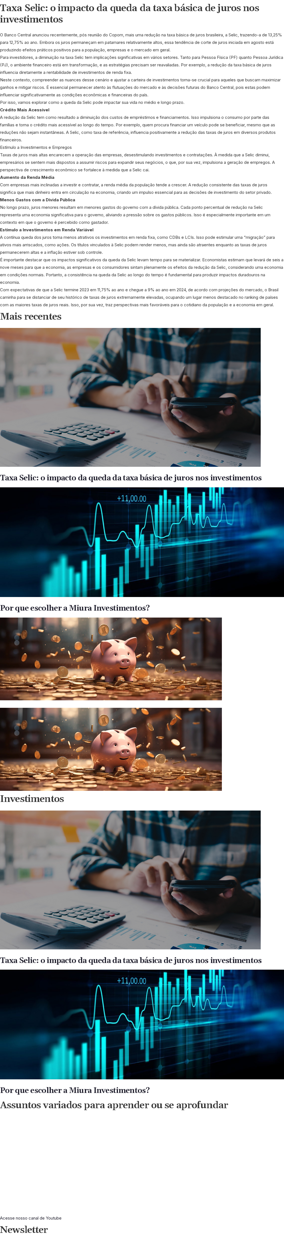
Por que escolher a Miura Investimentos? (75, 608)
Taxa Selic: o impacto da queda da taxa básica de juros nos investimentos (131, 478)
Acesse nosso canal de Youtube (31, 1218)
